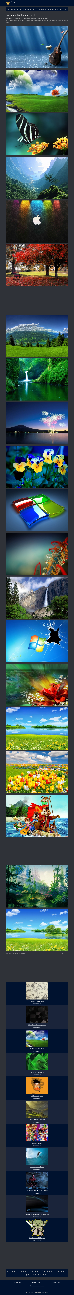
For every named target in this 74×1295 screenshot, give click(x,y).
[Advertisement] (37, 300)
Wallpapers (9, 18)
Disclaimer (18, 1282)
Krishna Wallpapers (37, 1286)
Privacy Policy (37, 1282)
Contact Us (56, 1282)
